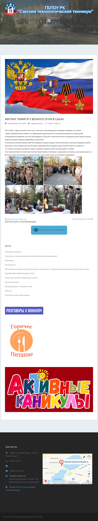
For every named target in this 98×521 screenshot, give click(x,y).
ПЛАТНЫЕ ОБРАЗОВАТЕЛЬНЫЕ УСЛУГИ (19, 273)
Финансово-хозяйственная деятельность (21, 278)
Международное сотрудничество (18, 286)
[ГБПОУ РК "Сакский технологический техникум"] (49, 10)
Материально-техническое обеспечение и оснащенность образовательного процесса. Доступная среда (47, 269)
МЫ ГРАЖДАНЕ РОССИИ (81, 219)
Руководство (10, 265)
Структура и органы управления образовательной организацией (31, 256)
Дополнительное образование (17, 295)
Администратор (36, 123)
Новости (57, 123)
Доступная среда (12, 282)
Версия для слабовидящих (52, 230)
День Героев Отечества (16, 219)
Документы (9, 260)
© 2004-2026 (37, 517)
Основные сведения (13, 252)
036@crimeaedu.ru (16, 471)
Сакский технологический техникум (17, 517)
